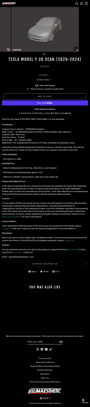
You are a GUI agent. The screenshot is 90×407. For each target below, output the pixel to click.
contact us (7, 228)
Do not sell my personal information (45, 382)
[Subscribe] (61, 341)
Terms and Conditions (45, 362)
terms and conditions (12, 216)
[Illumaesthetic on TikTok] (50, 349)
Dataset (44, 75)
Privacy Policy (45, 358)
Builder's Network (45, 370)
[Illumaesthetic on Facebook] (42, 349)
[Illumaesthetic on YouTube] (46, 349)
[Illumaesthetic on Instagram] (37, 349)
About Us (45, 378)
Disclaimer (45, 374)
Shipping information (45, 264)
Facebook (17, 252)
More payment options (45, 109)
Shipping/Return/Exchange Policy (45, 366)
